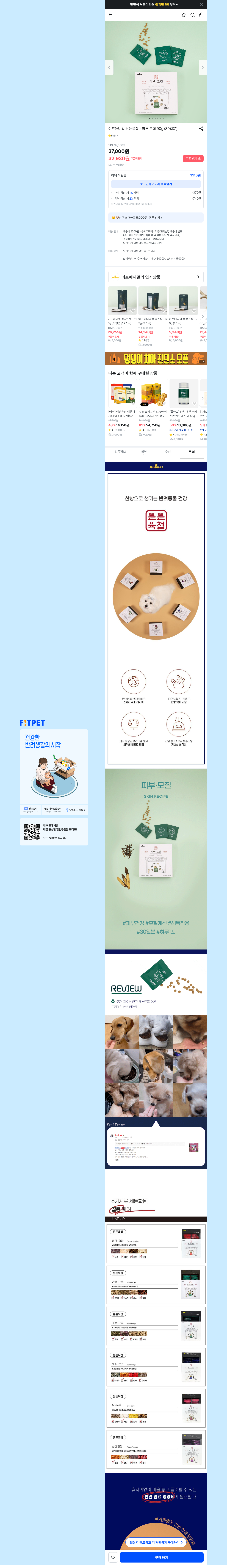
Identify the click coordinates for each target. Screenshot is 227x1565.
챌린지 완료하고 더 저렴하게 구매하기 (155, 1542)
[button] (32, 723)
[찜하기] (133, 311)
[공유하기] (201, 128)
